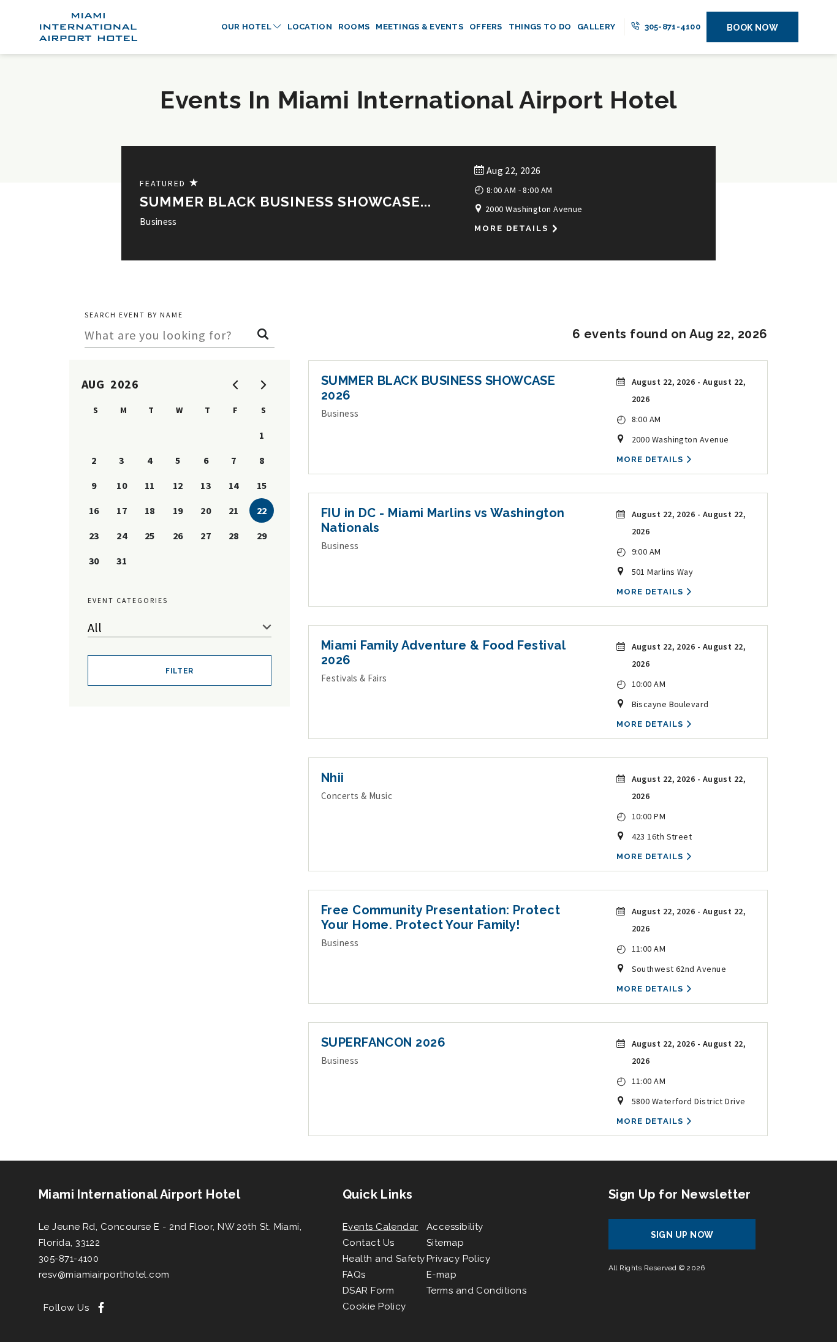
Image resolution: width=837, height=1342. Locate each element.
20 (205, 510)
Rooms (353, 26)
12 (178, 485)
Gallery (596, 26)
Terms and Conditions (476, 1290)
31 (121, 561)
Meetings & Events (419, 26)
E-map (441, 1274)
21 (234, 510)
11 (150, 485)
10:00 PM (641, 816)
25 (150, 535)
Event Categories (128, 600)
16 (94, 510)
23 (94, 535)
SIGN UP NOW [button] (694, 1239)
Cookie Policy (374, 1306)
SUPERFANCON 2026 (383, 1042)
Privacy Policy (458, 1258)
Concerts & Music (356, 796)
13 (205, 485)
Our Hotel (247, 26)
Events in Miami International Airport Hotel (418, 99)
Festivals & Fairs (354, 678)
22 (262, 510)
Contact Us (369, 1242)
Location (309, 26)
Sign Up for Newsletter (679, 1194)
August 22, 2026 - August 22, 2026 (689, 390)
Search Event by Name (134, 314)
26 (178, 535)
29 (262, 535)
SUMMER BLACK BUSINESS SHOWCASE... (285, 202)
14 (234, 485)
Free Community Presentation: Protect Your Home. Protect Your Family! (440, 917)
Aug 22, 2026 (512, 170)
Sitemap (445, 1242)
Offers (485, 26)
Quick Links (377, 1194)
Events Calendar (380, 1226)
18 (150, 510)
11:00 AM (641, 948)
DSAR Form (368, 1290)
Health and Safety (384, 1258)
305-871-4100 (671, 26)
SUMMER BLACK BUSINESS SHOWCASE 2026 (438, 388)
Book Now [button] (753, 27)
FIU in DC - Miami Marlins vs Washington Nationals (443, 520)
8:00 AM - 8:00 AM (513, 189)
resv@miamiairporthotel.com (104, 1274)
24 (121, 535)
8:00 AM (638, 419)
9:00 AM (638, 551)
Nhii (332, 777)
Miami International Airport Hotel (139, 1194)
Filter (179, 671)
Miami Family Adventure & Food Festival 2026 (443, 652)
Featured (170, 182)
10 (121, 485)
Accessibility (454, 1226)
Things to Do (540, 26)
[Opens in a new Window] (101, 1308)
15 (262, 485)
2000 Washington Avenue (532, 208)
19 (178, 510)
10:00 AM (641, 684)
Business (158, 221)
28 (234, 535)
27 (205, 535)
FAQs (354, 1274)
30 (94, 561)
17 (121, 510)
